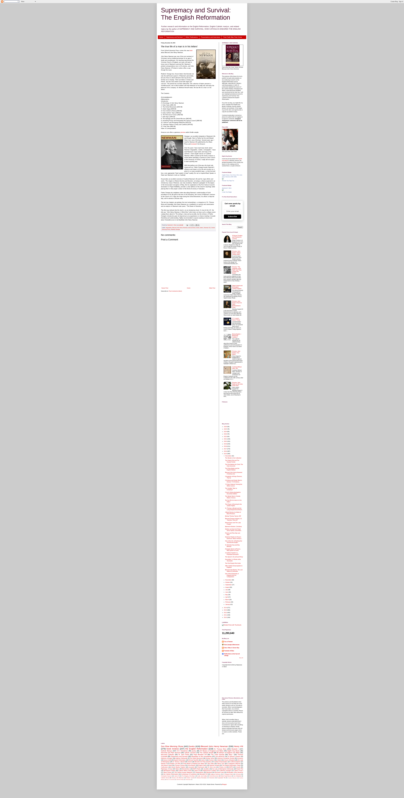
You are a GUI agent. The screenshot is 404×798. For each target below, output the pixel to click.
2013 (225, 610)
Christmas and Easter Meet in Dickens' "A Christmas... (233, 481)
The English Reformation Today (231, 765)
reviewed (194, 144)
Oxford (219, 760)
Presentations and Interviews (210, 37)
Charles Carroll (190, 777)
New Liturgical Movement (231, 644)
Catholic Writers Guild (184, 770)
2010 (225, 617)
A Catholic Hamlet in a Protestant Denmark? (232, 553)
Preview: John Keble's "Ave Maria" (236, 353)
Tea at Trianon (228, 641)
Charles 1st (222, 767)
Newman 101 (207, 227)
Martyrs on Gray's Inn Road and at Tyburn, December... (233, 529)
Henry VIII (238, 746)
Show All (241, 657)
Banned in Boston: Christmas (233, 526)
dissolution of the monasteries (201, 756)
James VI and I (238, 770)
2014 (225, 607)
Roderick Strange (175, 229)
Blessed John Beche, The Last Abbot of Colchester (234, 570)
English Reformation (180, 760)
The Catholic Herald (206, 752)
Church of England (229, 760)
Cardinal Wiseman (232, 777)
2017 (225, 449)
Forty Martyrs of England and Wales (193, 763)
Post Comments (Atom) (175, 291)
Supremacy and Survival (174, 37)
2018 (225, 446)
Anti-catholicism (220, 756)
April (226, 597)
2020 (225, 441)
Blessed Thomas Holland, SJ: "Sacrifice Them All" (233, 519)
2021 (225, 439)
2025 (225, 429)
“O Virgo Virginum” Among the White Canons (233, 485)
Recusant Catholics (167, 754)
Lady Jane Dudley (202, 776)
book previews (192, 227)
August (227, 587)
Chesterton (212, 777)
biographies (169, 227)
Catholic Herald (179, 779)
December (228, 456)
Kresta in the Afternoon (178, 777)
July (226, 589)
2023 (225, 434)
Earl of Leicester (170, 779)
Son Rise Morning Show (172, 746)
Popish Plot (239, 769)
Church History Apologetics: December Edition (233, 493)
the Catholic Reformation (171, 774)
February (228, 602)
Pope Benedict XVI (200, 754)
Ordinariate (188, 779)
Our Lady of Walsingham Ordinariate (222, 769)
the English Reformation (196, 749)
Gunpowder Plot (221, 777)
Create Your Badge (227, 192)
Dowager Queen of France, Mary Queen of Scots (233, 549)
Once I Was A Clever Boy (231, 647)
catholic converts (190, 752)
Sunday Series (210, 758)
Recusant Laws (219, 772)
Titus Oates (210, 763)
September (228, 585)
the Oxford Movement (196, 758)
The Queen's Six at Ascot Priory (234, 557)
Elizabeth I (235, 749)
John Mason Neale (166, 765)
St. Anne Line (212, 767)
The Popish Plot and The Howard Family (232, 461)
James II (203, 760)
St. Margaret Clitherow (233, 763)
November (228, 580)
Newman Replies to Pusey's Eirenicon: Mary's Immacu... (233, 537)
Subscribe (232, 217)
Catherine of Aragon (225, 770)
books (197, 227)
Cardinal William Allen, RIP (237, 367)
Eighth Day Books (233, 751)
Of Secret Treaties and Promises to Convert (237, 237)
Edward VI (164, 763)
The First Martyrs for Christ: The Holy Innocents (234, 465)
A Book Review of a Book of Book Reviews (233, 513)
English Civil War (175, 763)
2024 (225, 431)
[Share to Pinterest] (198, 225)
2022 (225, 436)
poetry (194, 751)
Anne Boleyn (191, 765)
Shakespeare (199, 772)
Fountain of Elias (229, 651)
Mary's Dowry (167, 772)
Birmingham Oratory (169, 770)
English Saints (202, 765)
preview (183, 132)
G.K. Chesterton (182, 751)
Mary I (231, 754)
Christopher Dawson (166, 776)
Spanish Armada (214, 765)
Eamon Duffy (167, 760)
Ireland (190, 762)
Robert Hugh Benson (226, 776)
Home (161, 37)
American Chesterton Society (225, 758)
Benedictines (186, 769)
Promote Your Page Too (228, 180)
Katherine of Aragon (166, 758)
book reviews (173, 749)
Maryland (209, 772)
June (227, 592)
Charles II (211, 760)
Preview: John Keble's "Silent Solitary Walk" (236, 252)
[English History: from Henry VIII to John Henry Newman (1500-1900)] (223, 179)
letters (201, 227)
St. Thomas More (220, 749)
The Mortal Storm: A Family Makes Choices (232, 496)
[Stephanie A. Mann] (223, 190)
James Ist (197, 770)
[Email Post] (187, 225)
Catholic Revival (165, 777)
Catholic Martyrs (166, 751)
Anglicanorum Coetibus (209, 770)
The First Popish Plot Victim (233, 563)
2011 (225, 615)
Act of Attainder (237, 776)
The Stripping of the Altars (188, 776)
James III (176, 776)
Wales (177, 769)
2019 (225, 444)
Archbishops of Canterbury (189, 774)
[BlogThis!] (192, 225)
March (227, 599)
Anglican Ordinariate (181, 758)
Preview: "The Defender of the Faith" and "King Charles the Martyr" (236, 270)
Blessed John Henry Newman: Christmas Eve (234, 473)
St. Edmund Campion (234, 756)
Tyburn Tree (220, 763)
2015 (225, 453)
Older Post (212, 288)
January (227, 604)
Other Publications (192, 37)
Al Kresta (238, 774)
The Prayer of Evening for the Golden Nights (233, 505)
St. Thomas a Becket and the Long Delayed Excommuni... (234, 509)
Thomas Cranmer (180, 765)
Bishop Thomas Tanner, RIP (233, 516)
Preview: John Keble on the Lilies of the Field (237, 384)
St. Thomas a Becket (179, 762)
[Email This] (190, 225)
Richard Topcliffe (193, 760)
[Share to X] (194, 225)
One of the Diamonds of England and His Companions (232, 575)
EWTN (231, 767)
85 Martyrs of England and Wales (228, 752)
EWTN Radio (196, 769)
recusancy (240, 758)
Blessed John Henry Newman (180, 227)
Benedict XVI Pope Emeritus (203, 762)
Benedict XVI (203, 774)
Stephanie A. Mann (226, 188)
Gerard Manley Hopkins (178, 767)
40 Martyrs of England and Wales (211, 751)
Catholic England (235, 762)
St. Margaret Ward (228, 774)
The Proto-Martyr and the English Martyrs (232, 469)
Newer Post (164, 288)
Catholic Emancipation (220, 762)
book (191, 50)
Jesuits (238, 767)
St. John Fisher (183, 754)
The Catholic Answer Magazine (184, 772)
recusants (191, 767)
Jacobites (206, 769)
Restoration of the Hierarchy (235, 772)
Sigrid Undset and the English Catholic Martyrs (237, 287)
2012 (225, 612)
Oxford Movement (213, 776)
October (227, 582)
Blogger (224, 784)
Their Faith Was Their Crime (232, 37)
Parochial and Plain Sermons (171, 752)
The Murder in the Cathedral (233, 458)
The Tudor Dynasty (217, 754)
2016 (225, 451)
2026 (225, 426)
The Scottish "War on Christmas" (231, 489)
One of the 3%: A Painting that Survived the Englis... (233, 541)
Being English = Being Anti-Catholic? (236, 335)
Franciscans (200, 767)
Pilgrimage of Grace (167, 769)
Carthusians (164, 767)
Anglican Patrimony (216, 774)
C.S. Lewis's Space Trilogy (236, 319)
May (226, 594)
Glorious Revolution (202, 777)
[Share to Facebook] (196, 225)
